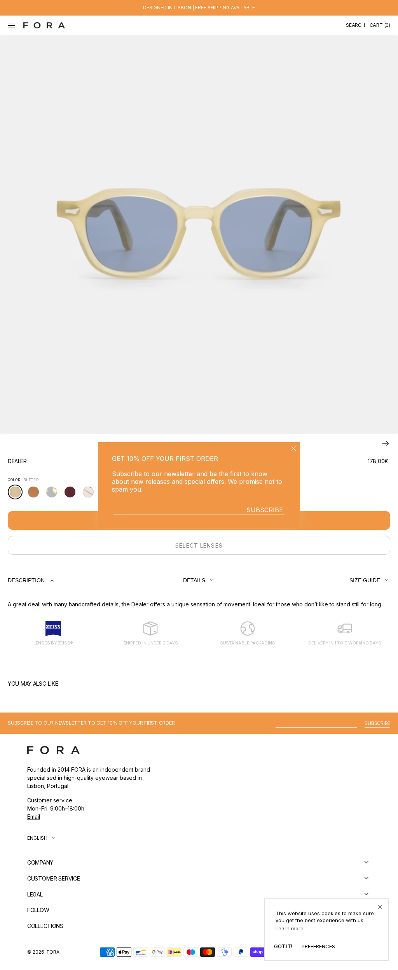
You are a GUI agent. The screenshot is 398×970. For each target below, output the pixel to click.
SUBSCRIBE (264, 510)
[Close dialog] (293, 448)
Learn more (290, 928)
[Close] (380, 907)
